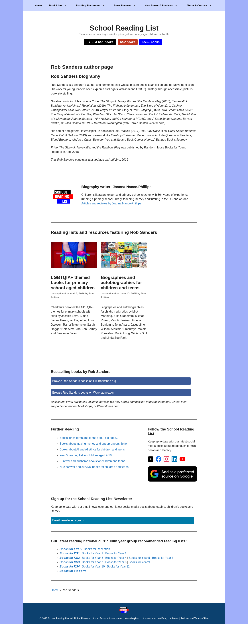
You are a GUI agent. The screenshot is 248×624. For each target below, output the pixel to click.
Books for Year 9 (139, 562)
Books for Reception (97, 549)
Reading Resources (88, 5)
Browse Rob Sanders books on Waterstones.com (83, 392)
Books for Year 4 (116, 557)
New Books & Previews (159, 5)
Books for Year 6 (162, 557)
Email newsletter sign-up (68, 520)
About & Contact (196, 5)
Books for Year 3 (92, 557)
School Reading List (124, 28)
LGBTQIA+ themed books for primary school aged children (73, 282)
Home (38, 5)
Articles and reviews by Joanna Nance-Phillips (111, 203)
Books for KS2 (70, 557)
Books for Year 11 (118, 566)
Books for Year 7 (92, 562)
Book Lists (55, 5)
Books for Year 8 (116, 562)
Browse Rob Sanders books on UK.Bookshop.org (84, 381)
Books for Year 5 (139, 557)
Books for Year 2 (116, 553)
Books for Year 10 (93, 566)
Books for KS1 (70, 553)
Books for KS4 (70, 566)
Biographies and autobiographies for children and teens (121, 282)
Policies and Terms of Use (194, 618)
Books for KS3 (70, 562)
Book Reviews (122, 5)
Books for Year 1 (92, 553)
